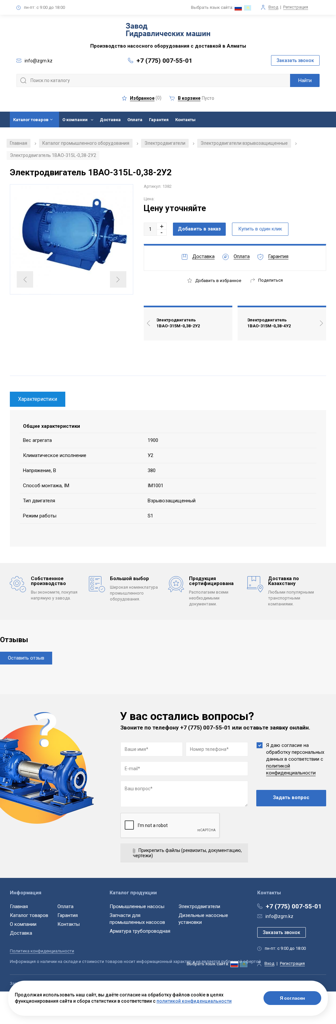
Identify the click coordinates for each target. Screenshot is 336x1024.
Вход (273, 7)
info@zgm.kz (279, 916)
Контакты (185, 119)
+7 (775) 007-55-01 (164, 60)
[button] (162, 226)
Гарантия (159, 119)
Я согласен (292, 998)
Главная (18, 143)
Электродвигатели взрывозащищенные (244, 143)
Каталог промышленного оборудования (85, 143)
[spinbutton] (150, 229)
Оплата (134, 119)
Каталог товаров (31, 119)
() (145, 98)
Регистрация (295, 7)
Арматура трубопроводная (140, 931)
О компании (75, 119)
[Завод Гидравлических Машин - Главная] (168, 31)
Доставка (110, 119)
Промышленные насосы (137, 906)
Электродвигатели (164, 143)
